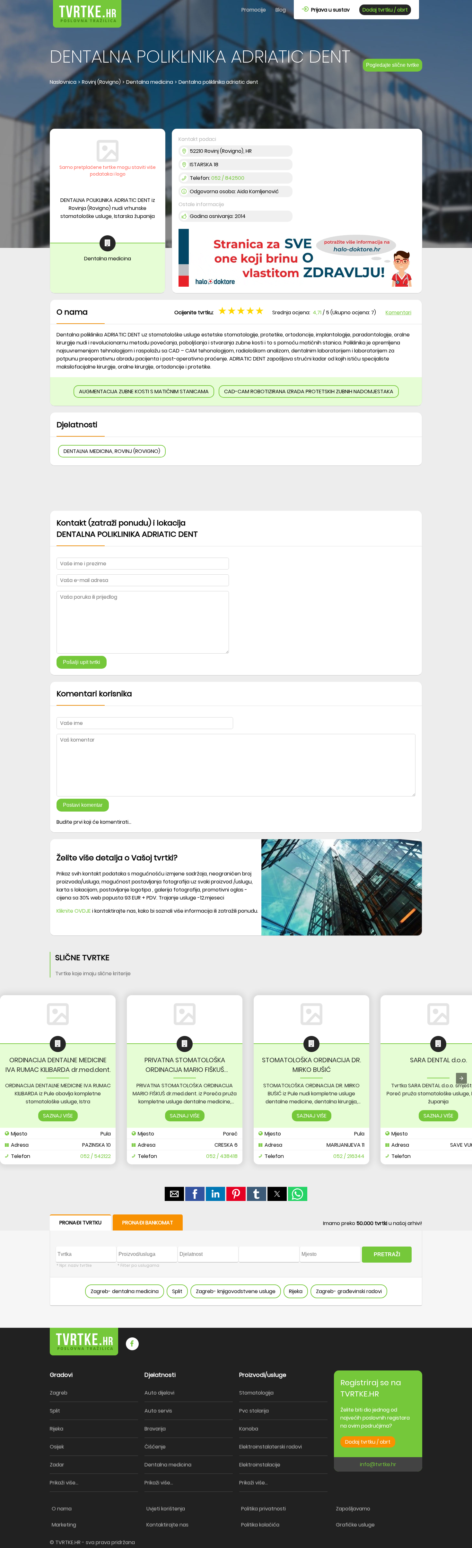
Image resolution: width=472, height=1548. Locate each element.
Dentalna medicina (167, 1464)
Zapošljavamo (353, 1508)
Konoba (248, 1428)
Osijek (57, 1446)
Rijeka (295, 1291)
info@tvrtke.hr (378, 1464)
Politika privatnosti (263, 1508)
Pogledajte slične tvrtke (392, 65)
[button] (260, 310)
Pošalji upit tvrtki (81, 662)
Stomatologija (256, 1392)
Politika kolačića (260, 1524)
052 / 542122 (95, 1156)
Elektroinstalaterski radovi (270, 1446)
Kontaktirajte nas (167, 1524)
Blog (280, 9)
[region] (236, 108)
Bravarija (155, 1428)
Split (177, 1291)
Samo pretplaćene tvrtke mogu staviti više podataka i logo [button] (107, 170)
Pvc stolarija (254, 1410)
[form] (236, 1260)
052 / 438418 (222, 1156)
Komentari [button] (398, 312)
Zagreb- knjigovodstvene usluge (235, 1291)
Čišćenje (155, 1446)
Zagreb (58, 1392)
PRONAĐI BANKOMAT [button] (147, 1222)
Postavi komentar (82, 805)
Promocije (253, 9)
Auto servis (158, 1410)
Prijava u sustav (329, 9)
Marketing (64, 1524)
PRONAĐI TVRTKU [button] (80, 1222)
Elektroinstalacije (259, 1464)
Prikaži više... (64, 1482)
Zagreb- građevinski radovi (349, 1291)
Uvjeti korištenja (165, 1508)
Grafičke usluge (355, 1524)
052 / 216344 (348, 1156)
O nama (62, 1508)
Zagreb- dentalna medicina (125, 1291)
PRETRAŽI (387, 1254)
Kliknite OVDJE (74, 911)
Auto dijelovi (159, 1392)
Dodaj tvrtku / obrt (385, 9)
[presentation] (461, 1078)
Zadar (57, 1464)
